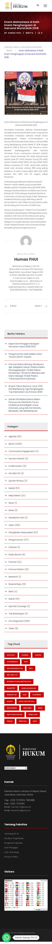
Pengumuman (16, 539)
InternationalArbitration (19, 681)
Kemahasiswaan (28, 688)
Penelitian (32, 714)
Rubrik (12, 598)
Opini (11, 525)
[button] (6, 937)
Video (11, 628)
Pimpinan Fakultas (13, 843)
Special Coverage (17, 606)
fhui (26, 661)
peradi (9, 721)
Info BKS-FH (14, 473)
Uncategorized (16, 621)
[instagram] (20, 937)
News (11, 502)
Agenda (12, 436)
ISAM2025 (11, 688)
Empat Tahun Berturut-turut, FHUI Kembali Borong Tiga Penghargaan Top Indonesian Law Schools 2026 (26, 389)
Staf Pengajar (11, 847)
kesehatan (11, 694)
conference (12, 661)
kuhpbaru (36, 694)
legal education (26, 701)
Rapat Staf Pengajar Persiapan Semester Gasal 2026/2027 (24, 345)
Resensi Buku (15, 584)
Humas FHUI (14, 33)
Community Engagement (22, 451)
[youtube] (15, 937)
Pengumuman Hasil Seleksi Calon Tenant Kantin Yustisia (25, 355)
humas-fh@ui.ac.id (21, 807)
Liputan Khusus (16, 480)
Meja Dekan (14, 495)
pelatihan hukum (14, 714)
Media (12, 488)
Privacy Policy (11, 856)
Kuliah (10, 701)
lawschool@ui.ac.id (20, 810)
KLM (24, 694)
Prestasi (12, 561)
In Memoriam (15, 466)
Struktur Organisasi (13, 838)
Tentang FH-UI (11, 833)
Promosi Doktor (16, 569)
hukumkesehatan (15, 668)
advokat (11, 655)
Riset (11, 591)
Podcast (13, 547)
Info (31, 668)
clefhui (38, 655)
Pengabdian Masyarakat (21, 532)
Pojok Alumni (15, 554)
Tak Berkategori (16, 613)
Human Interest (16, 458)
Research (13, 576)
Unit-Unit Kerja (11, 852)
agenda (25, 655)
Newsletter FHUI (16, 517)
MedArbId (27, 708)
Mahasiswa (12, 708)
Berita (29, 33)
